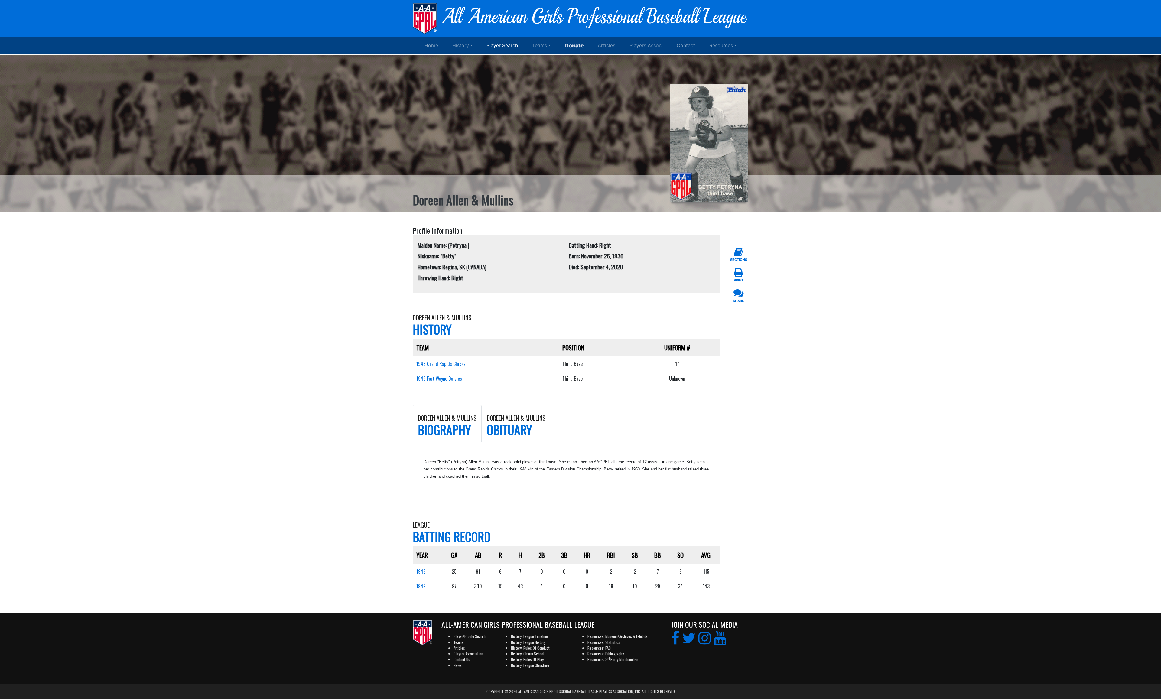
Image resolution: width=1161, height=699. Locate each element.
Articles (606, 45)
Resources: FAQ (599, 648)
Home (431, 45)
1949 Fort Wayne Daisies (439, 378)
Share (738, 301)
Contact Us (462, 659)
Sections (738, 260)
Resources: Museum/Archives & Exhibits (617, 636)
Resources (721, 45)
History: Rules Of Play (527, 659)
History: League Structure (530, 665)
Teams (539, 45)
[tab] (447, 423)
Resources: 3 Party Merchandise (612, 659)
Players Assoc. (646, 45)
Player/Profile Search (470, 636)
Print (738, 280)
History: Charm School (527, 654)
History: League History (528, 642)
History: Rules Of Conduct (530, 648)
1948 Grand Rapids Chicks (441, 363)
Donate (574, 45)
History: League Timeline (529, 636)
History (460, 45)
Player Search (502, 45)
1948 (421, 571)
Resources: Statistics (603, 642)
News (458, 665)
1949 (421, 586)
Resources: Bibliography (605, 654)
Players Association (468, 654)
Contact (686, 45)
